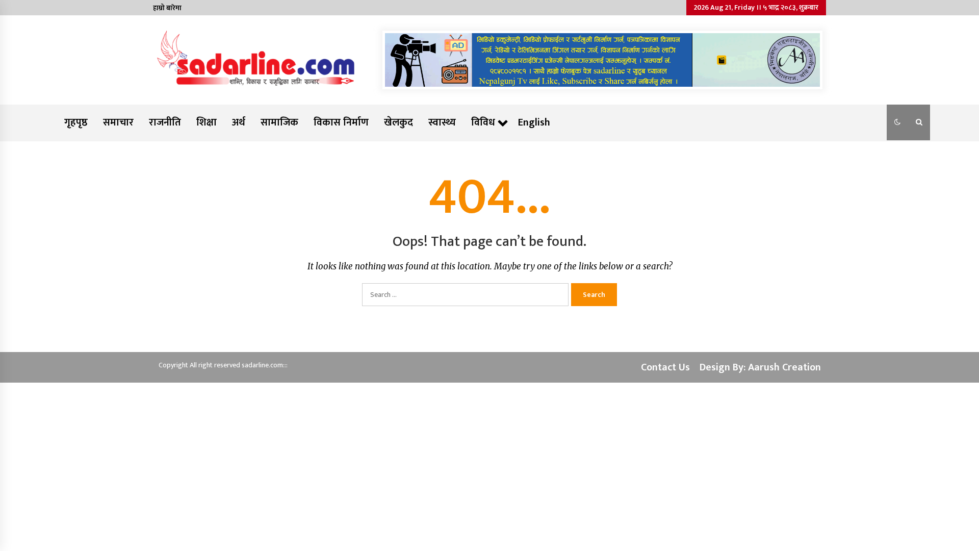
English (534, 122)
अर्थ (238, 122)
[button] (897, 122)
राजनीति (165, 122)
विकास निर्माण (341, 122)
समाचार (118, 122)
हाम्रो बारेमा (167, 8)
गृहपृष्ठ (76, 122)
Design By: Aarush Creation (760, 367)
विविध (483, 122)
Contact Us (665, 367)
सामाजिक (279, 122)
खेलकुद (398, 122)
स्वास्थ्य (442, 122)
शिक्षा (206, 122)
